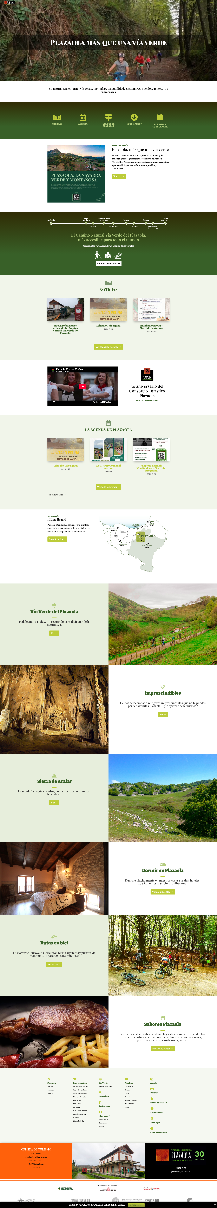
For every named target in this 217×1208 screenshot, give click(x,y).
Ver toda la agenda (107, 487)
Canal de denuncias (158, 1132)
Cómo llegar (129, 1086)
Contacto (128, 1107)
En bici (101, 1126)
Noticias (154, 1093)
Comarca (50, 1090)
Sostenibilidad (156, 1112)
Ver (53, 633)
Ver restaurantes (161, 1048)
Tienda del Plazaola (158, 1103)
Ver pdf (117, 176)
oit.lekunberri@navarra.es (36, 1157)
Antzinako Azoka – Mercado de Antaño (151, 327)
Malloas (76, 1117)
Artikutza (76, 1107)
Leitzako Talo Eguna (108, 325)
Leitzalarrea (77, 1100)
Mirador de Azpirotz (80, 1111)
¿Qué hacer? (104, 1116)
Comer (127, 1093)
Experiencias (103, 1119)
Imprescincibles (80, 1083)
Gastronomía (104, 1106)
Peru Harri (77, 1104)
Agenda (153, 1083)
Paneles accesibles (107, 263)
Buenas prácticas (131, 1100)
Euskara (50, 1093)
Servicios (128, 1097)
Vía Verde (103, 1083)
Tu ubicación (56, 539)
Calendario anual (56, 495)
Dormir (127, 1090)
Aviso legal (155, 1123)
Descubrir (51, 1083)
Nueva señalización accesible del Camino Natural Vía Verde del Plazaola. (65, 329)
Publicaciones (129, 1104)
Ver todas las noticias (107, 347)
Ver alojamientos (161, 892)
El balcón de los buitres (81, 1097)
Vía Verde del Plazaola (80, 1086)
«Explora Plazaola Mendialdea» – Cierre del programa (151, 468)
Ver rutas (53, 964)
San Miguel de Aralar (80, 1093)
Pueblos (50, 1086)
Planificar (129, 1083)
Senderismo (103, 1123)
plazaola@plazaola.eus (181, 1171)
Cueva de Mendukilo (80, 1090)
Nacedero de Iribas (79, 1114)
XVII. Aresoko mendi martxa (108, 467)
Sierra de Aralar (78, 1121)
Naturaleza (104, 1096)
